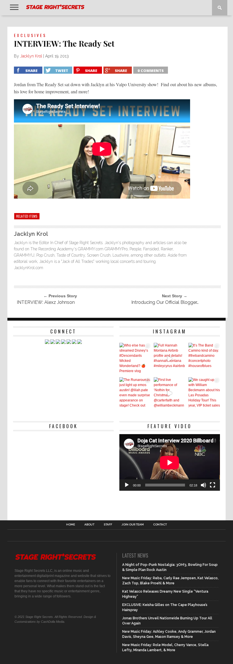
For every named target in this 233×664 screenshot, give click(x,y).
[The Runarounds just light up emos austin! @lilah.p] (135, 393)
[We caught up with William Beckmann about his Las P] (204, 393)
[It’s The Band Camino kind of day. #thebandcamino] (204, 358)
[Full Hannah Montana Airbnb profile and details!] (169, 358)
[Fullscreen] (212, 485)
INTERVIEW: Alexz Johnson (46, 302)
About (89, 524)
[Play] (127, 485)
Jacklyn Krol (31, 56)
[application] (169, 462)
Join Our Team (133, 524)
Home (70, 524)
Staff (108, 524)
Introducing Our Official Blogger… (165, 302)
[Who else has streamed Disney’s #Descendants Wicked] (135, 358)
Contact (160, 524)
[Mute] (203, 485)
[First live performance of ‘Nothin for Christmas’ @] (169, 393)
